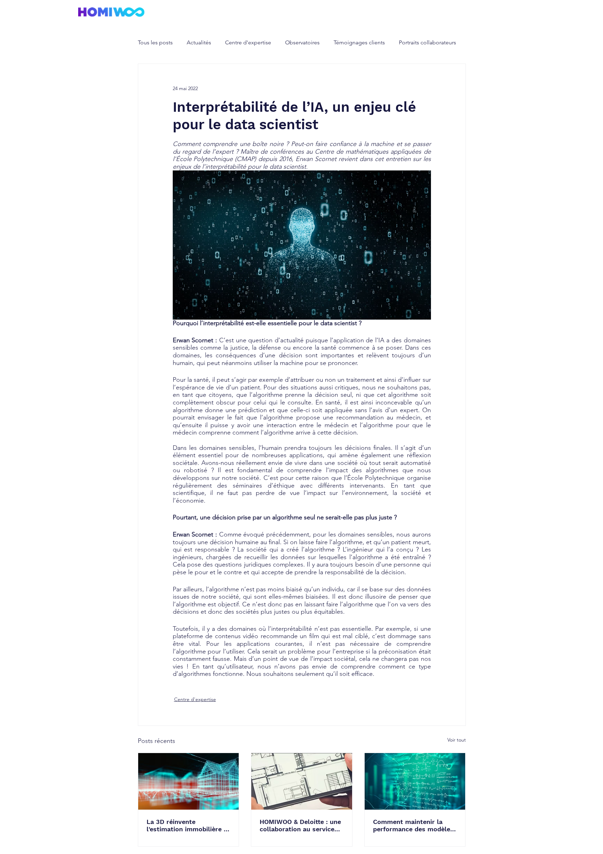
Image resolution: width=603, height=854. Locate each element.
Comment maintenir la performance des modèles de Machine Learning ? (413, 825)
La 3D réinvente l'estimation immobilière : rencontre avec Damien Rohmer (186, 825)
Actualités (199, 42)
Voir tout (456, 740)
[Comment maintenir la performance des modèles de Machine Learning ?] (415, 781)
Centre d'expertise (248, 42)
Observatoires (302, 42)
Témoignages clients (359, 42)
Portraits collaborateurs (427, 42)
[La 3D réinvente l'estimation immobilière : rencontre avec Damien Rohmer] (188, 781)
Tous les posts (155, 42)
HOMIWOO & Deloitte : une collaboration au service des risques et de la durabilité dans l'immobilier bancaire (300, 825)
